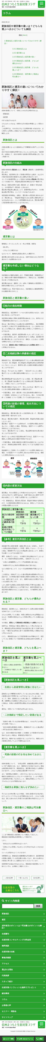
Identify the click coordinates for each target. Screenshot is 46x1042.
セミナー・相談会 (9, 1011)
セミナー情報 (9, 1039)
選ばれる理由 (7, 969)
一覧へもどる (23, 878)
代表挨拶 (5, 975)
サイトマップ (7, 1017)
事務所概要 (6, 958)
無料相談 (5, 946)
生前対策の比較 (8, 952)
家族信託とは (19, 49)
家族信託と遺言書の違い (23, 57)
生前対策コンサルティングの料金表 (16, 940)
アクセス (5, 963)
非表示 (25, 35)
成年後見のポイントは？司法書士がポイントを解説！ (22, 926)
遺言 (3, 920)
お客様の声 (6, 1005)
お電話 (40, 1039)
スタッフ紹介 (7, 981)
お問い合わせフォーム (26, 1039)
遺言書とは (18, 53)
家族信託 (5, 914)
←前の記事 (9, 878)
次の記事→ (37, 878)
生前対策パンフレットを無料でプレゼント (19, 987)
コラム (4, 999)
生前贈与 (5, 934)
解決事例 (5, 993)
